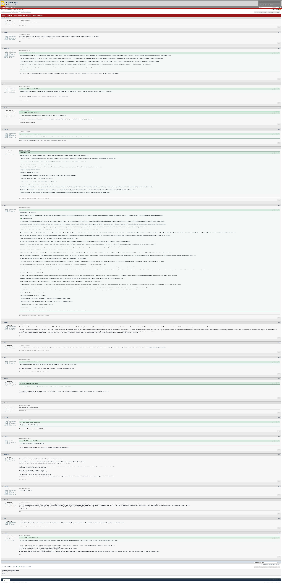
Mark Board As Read (23, 582)
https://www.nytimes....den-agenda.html (28, 212)
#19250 (279, 342)
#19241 (279, 17)
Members (8, 7)
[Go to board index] (10, 3)
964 (22, 11)
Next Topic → (278, 564)
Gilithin (5, 436)
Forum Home (9, 582)
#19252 (279, 378)
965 (24, 11)
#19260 (279, 533)
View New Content (275, 9)
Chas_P (6, 129)
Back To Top (4, 582)
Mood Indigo (23, 522)
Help (279, 5)
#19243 (279, 48)
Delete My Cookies (15, 582)
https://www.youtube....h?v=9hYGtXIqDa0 (36, 428)
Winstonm (6, 48)
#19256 (279, 454)
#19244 (279, 84)
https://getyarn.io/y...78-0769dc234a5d (111, 73)
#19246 (279, 129)
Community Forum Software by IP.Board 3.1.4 (272, 582)
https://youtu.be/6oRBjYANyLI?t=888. (157, 347)
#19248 (279, 205)
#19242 (279, 32)
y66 (5, 148)
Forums (3, 7)
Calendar (13, 7)
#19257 (279, 486)
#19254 (279, 417)
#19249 (279, 322)
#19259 (279, 518)
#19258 (279, 499)
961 (14, 11)
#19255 (279, 436)
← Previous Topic (265, 564)
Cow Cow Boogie (73, 548)
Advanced (281, 7)
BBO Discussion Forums (6, 9)
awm (5, 84)
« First (9, 11)
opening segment (25, 155)
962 (17, 11)
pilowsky (6, 17)
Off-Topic (14, 9)
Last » (29, 11)
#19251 (279, 357)
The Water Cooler (20, 9)
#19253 (279, 403)
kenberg (6, 32)
